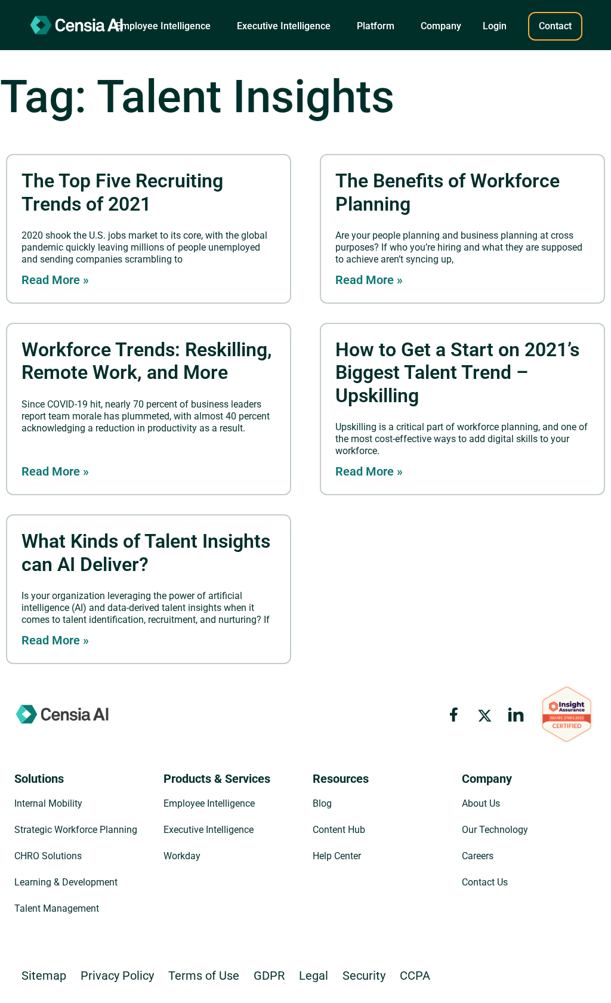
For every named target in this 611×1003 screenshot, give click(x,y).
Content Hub (339, 829)
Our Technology (495, 829)
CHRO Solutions (48, 856)
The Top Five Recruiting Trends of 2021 (122, 192)
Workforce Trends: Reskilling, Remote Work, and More (146, 361)
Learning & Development (66, 882)
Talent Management (56, 908)
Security (363, 975)
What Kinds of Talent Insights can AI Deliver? (145, 552)
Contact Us (485, 882)
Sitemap (43, 975)
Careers (477, 856)
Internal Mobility (48, 803)
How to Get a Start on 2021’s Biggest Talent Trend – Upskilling (457, 372)
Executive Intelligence (208, 829)
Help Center (337, 856)
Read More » (55, 280)
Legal (313, 975)
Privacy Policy (117, 975)
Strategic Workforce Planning (75, 829)
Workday (181, 856)
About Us (481, 803)
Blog (322, 803)
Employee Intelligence (209, 803)
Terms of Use (203, 975)
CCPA (415, 975)
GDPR (269, 975)
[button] (163, 26)
